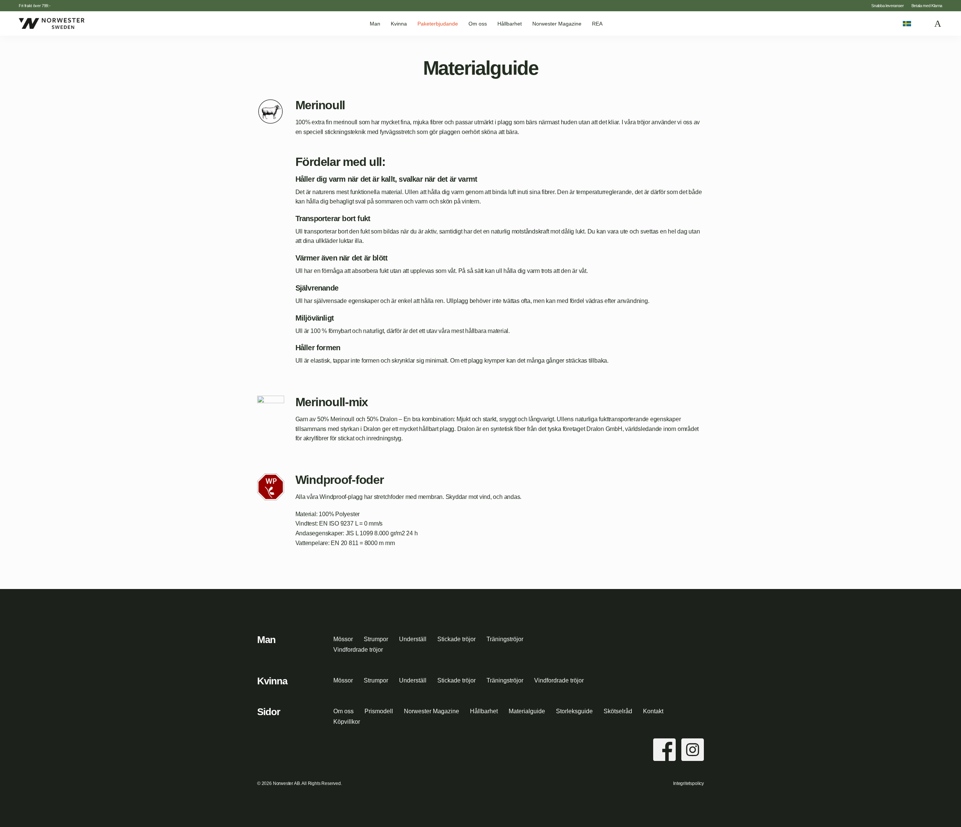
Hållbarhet (509, 24)
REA (597, 24)
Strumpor (376, 639)
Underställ (412, 639)
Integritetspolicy (688, 783)
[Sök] (923, 24)
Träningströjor (505, 639)
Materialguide (527, 711)
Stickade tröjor (456, 639)
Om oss (477, 24)
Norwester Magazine (556, 24)
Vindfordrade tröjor (358, 649)
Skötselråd (618, 711)
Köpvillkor (346, 722)
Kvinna (399, 24)
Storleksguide (574, 711)
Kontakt (653, 711)
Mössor (343, 639)
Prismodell (379, 711)
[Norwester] (51, 23)
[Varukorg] (938, 23)
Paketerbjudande (437, 24)
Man (375, 24)
